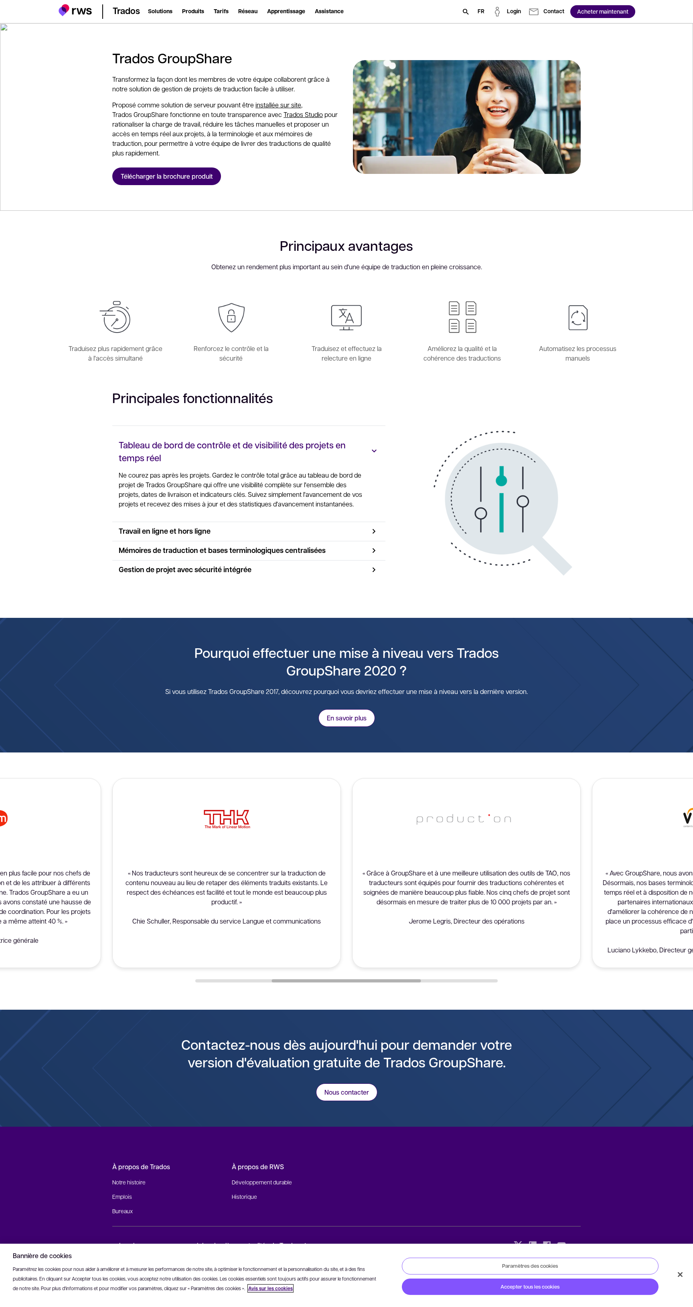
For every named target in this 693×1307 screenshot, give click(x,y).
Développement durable (262, 1182)
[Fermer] (680, 1274)
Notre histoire (129, 1182)
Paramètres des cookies (530, 1265)
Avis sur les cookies (270, 1288)
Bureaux (122, 1210)
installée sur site (278, 105)
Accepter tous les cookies (529, 1286)
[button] (75, 10)
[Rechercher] (466, 11)
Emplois (122, 1196)
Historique (244, 1196)
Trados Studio (303, 114)
